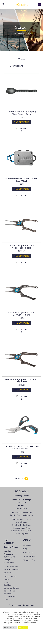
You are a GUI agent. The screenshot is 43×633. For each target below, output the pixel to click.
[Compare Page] (21, 131)
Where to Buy (29, 560)
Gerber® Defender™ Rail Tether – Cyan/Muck (21, 180)
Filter (23, 59)
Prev (17, 478)
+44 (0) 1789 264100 (23, 512)
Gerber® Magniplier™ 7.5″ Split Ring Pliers (21, 380)
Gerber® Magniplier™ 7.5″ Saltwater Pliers (21, 313)
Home (13, 33)
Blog (25, 549)
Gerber (21, 33)
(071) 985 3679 (13, 567)
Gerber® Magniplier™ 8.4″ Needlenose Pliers (21, 246)
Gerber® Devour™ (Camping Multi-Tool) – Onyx (21, 113)
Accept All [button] (23, 627)
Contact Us (28, 553)
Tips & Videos (29, 556)
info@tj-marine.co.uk (24, 515)
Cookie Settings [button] (9, 627)
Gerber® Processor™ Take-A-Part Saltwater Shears (21, 447)
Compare (22, 129)
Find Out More (21, 122)
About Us (27, 545)
